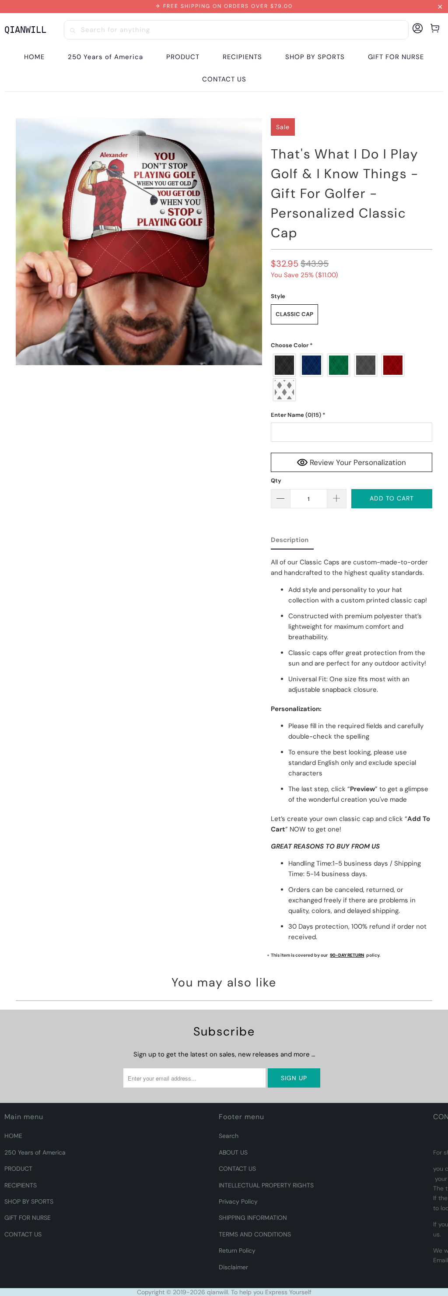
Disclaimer (233, 1267)
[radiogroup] (351, 377)
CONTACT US (23, 1234)
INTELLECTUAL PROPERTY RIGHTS (266, 1185)
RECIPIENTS (20, 1185)
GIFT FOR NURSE (27, 1218)
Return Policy (237, 1250)
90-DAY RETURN (347, 955)
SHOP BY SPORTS (28, 1201)
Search (228, 1136)
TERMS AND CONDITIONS (255, 1234)
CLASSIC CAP (294, 314)
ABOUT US (233, 1152)
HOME (13, 1136)
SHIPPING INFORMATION (253, 1218)
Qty (276, 480)
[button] (183, 57)
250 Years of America (35, 1152)
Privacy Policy (238, 1201)
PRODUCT (18, 1169)
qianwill (217, 1292)
